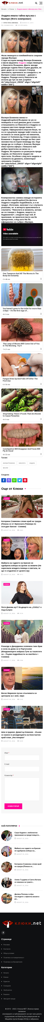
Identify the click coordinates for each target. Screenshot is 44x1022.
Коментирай (13, 806)
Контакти (6, 949)
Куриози (6, 981)
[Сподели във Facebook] (3, 480)
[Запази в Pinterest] (25, 480)
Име (6, 753)
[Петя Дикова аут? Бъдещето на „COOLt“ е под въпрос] (22, 592)
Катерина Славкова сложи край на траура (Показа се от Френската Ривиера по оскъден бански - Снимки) (21, 524)
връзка (5, 468)
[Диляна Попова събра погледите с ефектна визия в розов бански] (6, 898)
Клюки (12, 9)
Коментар (9, 775)
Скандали (7, 986)
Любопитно (7, 990)
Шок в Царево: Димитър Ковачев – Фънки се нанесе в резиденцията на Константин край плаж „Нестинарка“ (21, 734)
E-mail (6, 764)
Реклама (6, 945)
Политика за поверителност (13, 957)
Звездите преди (9, 999)
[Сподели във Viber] (9, 480)
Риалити (6, 994)
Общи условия (8, 953)
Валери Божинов (9, 463)
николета (22, 463)
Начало (4, 9)
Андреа (32, 463)
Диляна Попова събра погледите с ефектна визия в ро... (27, 896)
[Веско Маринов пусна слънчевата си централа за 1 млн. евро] (22, 678)
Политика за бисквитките (12, 962)
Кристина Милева (11, 23)
